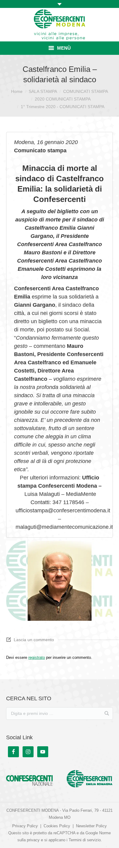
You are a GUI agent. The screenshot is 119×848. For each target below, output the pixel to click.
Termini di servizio (85, 840)
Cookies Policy (57, 826)
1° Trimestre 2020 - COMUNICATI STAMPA (62, 106)
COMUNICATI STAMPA (85, 91)
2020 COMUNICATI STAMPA (63, 99)
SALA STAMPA (43, 91)
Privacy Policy (25, 826)
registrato (36, 657)
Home (17, 91)
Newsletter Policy (91, 826)
